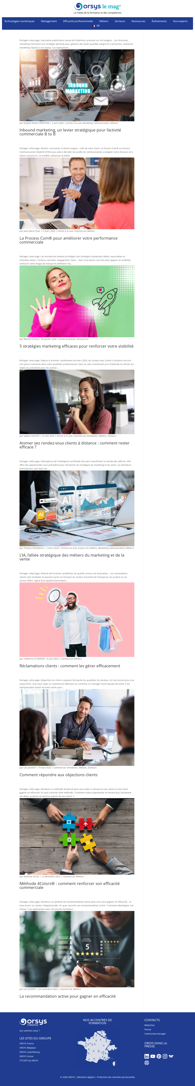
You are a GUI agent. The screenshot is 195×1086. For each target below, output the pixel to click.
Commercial (80, 231)
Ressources (138, 21)
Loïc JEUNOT (30, 767)
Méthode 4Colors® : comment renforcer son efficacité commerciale (70, 885)
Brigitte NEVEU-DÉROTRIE (37, 123)
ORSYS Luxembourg (30, 1052)
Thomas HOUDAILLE (34, 548)
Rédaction (149, 1025)
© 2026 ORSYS (67, 1077)
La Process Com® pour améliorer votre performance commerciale (69, 240)
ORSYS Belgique (28, 1047)
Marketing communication (96, 123)
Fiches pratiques (67, 339)
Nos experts (180, 21)
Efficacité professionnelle (78, 21)
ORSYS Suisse (26, 1056)
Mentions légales (86, 1077)
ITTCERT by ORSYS (29, 1060)
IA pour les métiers (87, 548)
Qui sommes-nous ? (30, 1030)
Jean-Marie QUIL (32, 231)
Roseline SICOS (31, 876)
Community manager (155, 1033)
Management (49, 21)
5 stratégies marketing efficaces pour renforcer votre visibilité (77, 346)
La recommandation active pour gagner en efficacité (68, 996)
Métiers (103, 21)
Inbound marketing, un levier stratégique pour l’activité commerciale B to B (70, 132)
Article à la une (74, 123)
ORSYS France (27, 1043)
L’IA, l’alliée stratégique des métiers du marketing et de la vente (72, 557)
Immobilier (92, 435)
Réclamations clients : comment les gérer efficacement (70, 666)
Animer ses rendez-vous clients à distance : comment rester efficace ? (75, 445)
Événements (159, 21)
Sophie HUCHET (32, 435)
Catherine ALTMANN (34, 658)
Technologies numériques (19, 21)
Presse (147, 1029)
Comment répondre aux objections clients (59, 774)
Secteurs (120, 21)
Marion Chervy (31, 339)
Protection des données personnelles (116, 1077)
